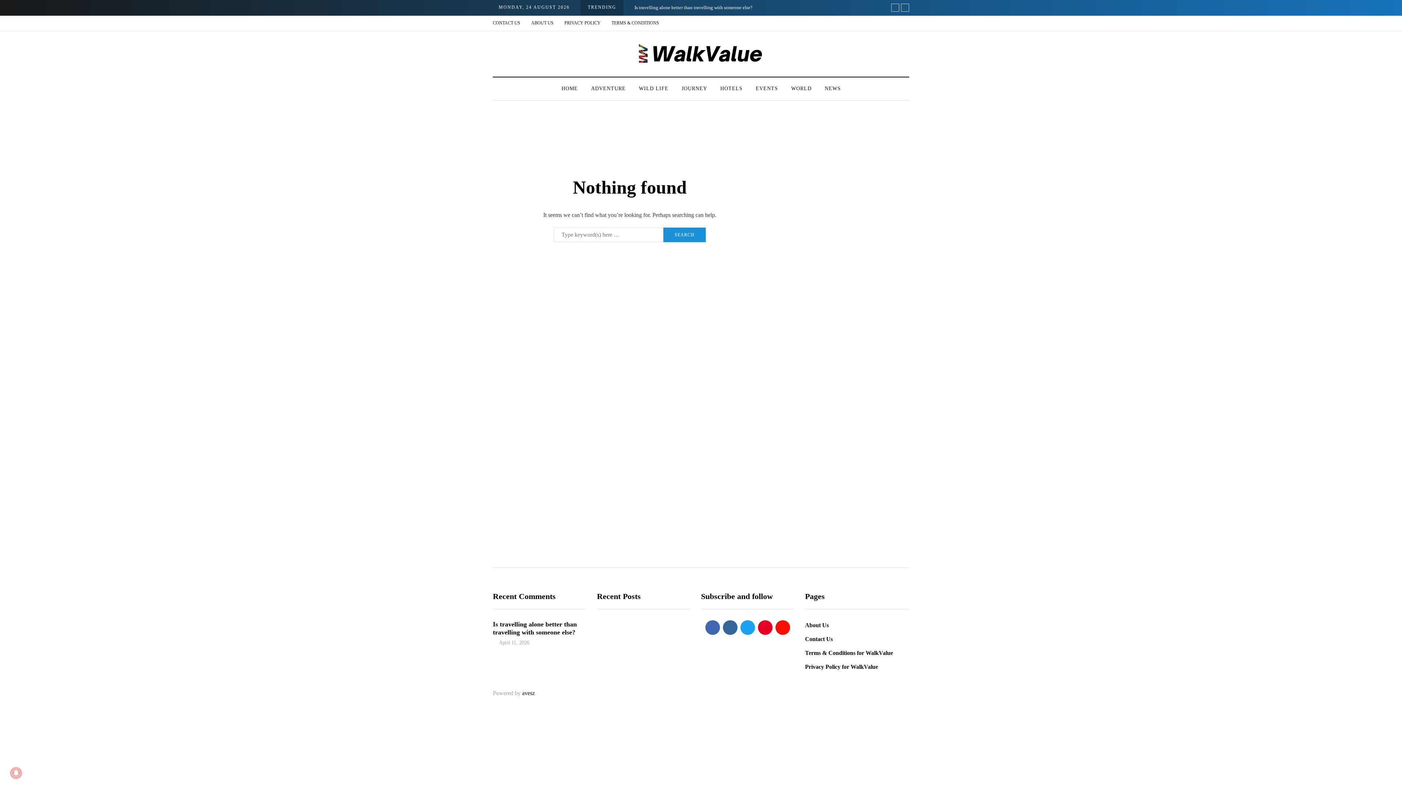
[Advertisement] (849, 258)
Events (767, 88)
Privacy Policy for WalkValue (841, 667)
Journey (694, 88)
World (801, 88)
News (833, 88)
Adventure (608, 88)
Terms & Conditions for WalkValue (849, 653)
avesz (528, 693)
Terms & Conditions (635, 23)
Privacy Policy (582, 23)
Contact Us (506, 23)
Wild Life (654, 88)
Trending (613, 669)
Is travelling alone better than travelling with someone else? (693, 7)
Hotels (731, 88)
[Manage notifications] (16, 773)
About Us (542, 23)
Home (570, 88)
